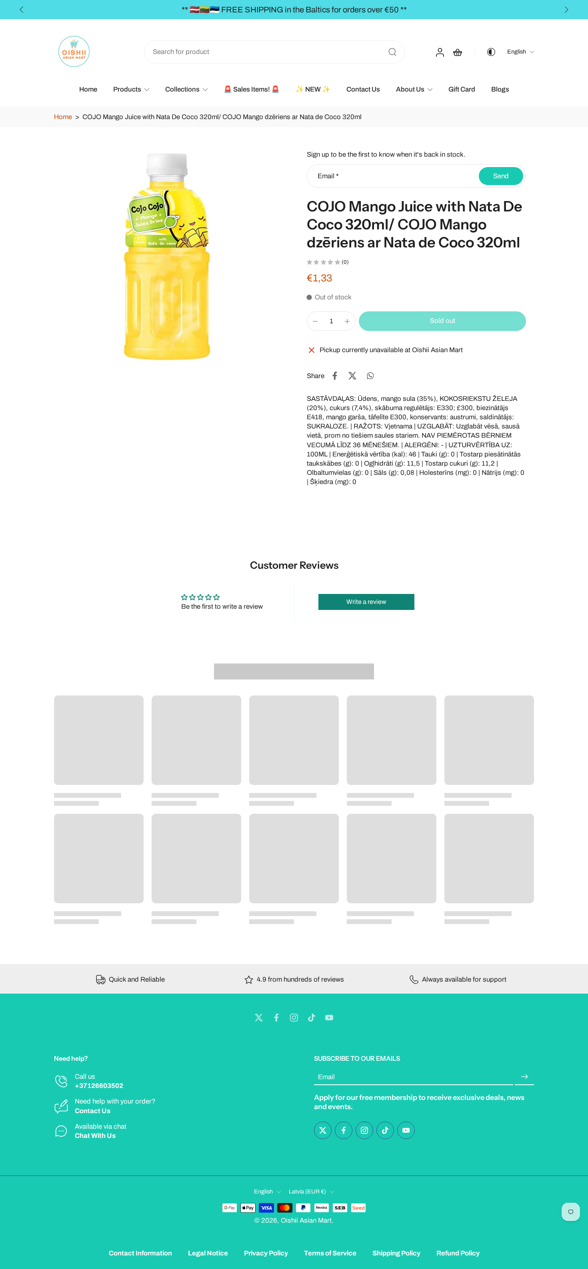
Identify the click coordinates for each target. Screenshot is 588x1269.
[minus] (315, 321)
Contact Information (140, 1253)
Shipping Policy (396, 1253)
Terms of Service (330, 1253)
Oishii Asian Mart (306, 1220)
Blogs (500, 89)
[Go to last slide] (21, 9)
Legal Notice (208, 1253)
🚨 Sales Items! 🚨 (252, 89)
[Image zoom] (167, 259)
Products (127, 89)
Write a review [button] (366, 601)
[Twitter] (259, 1017)
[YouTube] (329, 1017)
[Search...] (392, 52)
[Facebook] (276, 1017)
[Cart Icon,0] (457, 52)
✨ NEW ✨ (313, 89)
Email (328, 176)
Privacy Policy (266, 1253)
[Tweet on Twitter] (352, 375)
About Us (410, 89)
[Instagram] (294, 1017)
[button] (442, 321)
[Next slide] (566, 9)
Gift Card (461, 89)
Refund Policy (458, 1253)
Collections (182, 89)
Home (88, 89)
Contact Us (363, 89)
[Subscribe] (524, 1077)
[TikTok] (311, 1017)
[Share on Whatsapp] (370, 375)
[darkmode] (485, 52)
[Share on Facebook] (335, 375)
